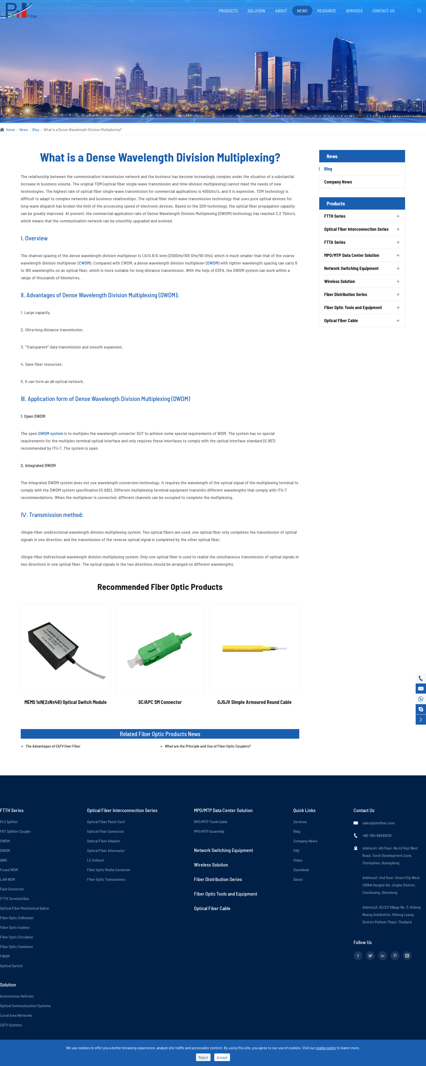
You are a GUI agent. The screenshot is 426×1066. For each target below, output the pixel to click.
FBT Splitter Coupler (15, 831)
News (302, 10)
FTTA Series (334, 242)
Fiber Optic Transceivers (106, 879)
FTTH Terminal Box (14, 898)
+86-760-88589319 (376, 835)
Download (301, 869)
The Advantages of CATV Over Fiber (53, 746)
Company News (338, 181)
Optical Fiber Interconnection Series (356, 229)
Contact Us (383, 10)
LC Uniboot (95, 860)
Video (297, 860)
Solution (256, 10)
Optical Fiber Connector (105, 831)
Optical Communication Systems (25, 1005)
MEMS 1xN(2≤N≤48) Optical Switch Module (65, 702)
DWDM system (50, 433)
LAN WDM (7, 879)
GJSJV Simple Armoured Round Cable (254, 702)
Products (228, 10)
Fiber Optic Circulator (16, 936)
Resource (326, 10)
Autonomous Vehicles (17, 996)
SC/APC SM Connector (160, 702)
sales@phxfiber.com (378, 822)
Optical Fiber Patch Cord (106, 821)
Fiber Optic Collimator (17, 917)
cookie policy (326, 1047)
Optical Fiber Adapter (103, 840)
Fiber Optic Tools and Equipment (353, 307)
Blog (35, 129)
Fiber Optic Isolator (15, 927)
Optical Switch (11, 965)
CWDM (84, 263)
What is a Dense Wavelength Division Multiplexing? (83, 129)
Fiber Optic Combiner (16, 946)
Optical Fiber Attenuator (106, 850)
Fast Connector (12, 888)
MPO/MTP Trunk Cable (210, 821)
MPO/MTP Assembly (209, 831)
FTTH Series (334, 216)
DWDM (212, 263)
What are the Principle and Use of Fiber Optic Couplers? (208, 746)
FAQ (296, 850)
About (281, 10)
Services (354, 10)
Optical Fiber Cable (341, 320)
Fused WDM (9, 869)
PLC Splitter (9, 821)
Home (10, 129)
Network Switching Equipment (351, 268)
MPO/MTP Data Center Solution (351, 255)
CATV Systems (11, 1024)
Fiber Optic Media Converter (108, 869)
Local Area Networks (16, 1015)
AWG (3, 860)
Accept (222, 1057)
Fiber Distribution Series (345, 294)
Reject (203, 1057)
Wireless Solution (339, 281)
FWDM (5, 956)
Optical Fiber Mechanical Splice (24, 908)
